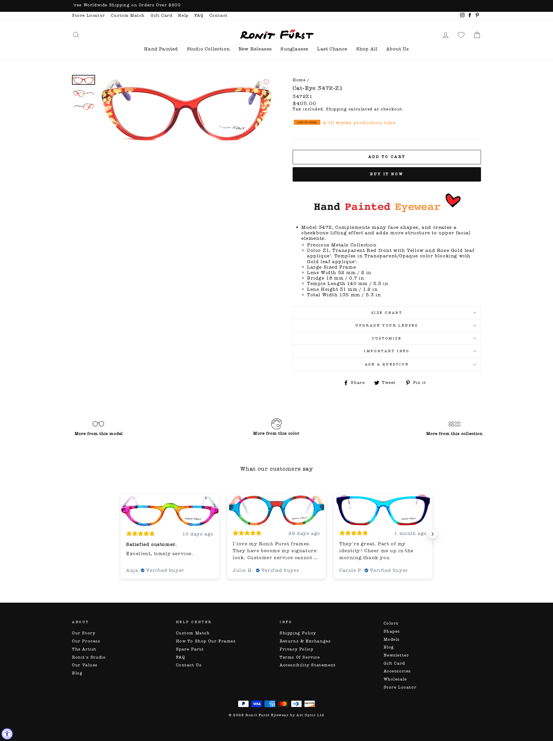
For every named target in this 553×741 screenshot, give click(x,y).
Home (299, 80)
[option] (276, 6)
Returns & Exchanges (305, 641)
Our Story (83, 633)
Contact (218, 15)
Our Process (86, 641)
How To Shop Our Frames (206, 641)
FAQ (199, 15)
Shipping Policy (298, 633)
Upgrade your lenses (386, 325)
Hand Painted (161, 49)
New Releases (255, 49)
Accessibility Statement (308, 665)
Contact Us (189, 665)
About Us (397, 49)
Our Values (85, 665)
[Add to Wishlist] (266, 82)
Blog (77, 673)
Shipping (336, 109)
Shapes (392, 631)
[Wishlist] (461, 34)
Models (392, 639)
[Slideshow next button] (432, 534)
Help (183, 15)
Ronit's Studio (89, 657)
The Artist (84, 649)
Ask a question (387, 364)
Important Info (386, 351)
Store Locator (88, 15)
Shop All (367, 49)
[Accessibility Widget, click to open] (7, 734)
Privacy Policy (296, 649)
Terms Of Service (300, 657)
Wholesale (395, 679)
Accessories (397, 671)
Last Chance (332, 49)
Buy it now (387, 174)
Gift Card (161, 15)
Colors (391, 623)
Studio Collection (208, 49)
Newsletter (396, 655)
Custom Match (128, 15)
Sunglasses (294, 49)
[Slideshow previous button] (120, 534)
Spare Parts (190, 649)
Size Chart (387, 313)
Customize (387, 338)
